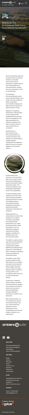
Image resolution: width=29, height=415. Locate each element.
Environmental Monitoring (13, 345)
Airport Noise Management (13, 351)
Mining (7, 358)
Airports (8, 360)
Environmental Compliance (13, 347)
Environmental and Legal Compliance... (12, 381)
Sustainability (9, 349)
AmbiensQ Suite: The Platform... (14, 378)
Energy (8, 363)
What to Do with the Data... (13, 384)
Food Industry (9, 371)
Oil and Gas (9, 362)
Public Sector (9, 369)
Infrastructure (10, 365)
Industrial (8, 367)
